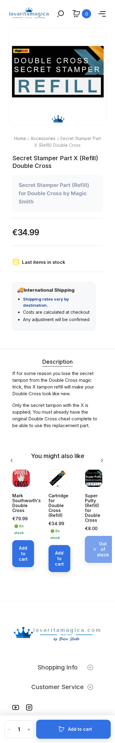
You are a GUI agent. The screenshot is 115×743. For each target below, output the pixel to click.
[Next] (102, 460)
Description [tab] (57, 361)
